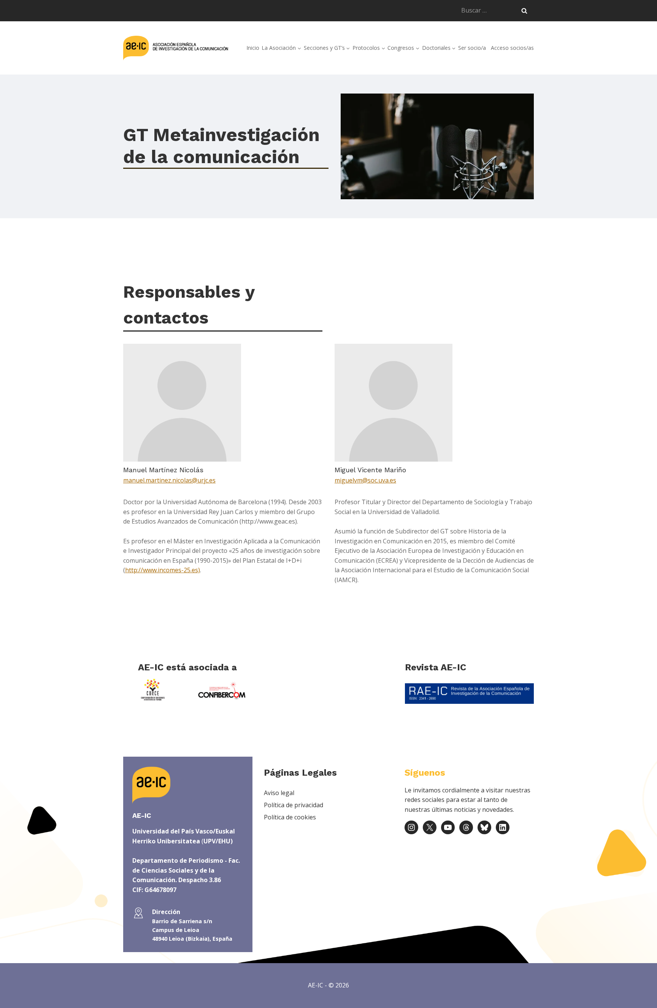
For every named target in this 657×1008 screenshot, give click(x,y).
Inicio (252, 47)
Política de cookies (290, 817)
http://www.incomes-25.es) (162, 570)
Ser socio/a (472, 47)
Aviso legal (279, 793)
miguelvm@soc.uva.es (365, 480)
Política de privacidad (293, 805)
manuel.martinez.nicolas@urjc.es (169, 480)
